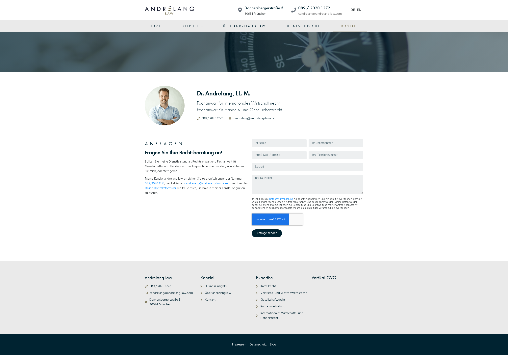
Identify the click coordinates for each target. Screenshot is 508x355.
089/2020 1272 (155, 183)
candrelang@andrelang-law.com (320, 13)
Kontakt (349, 26)
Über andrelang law (244, 26)
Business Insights (303, 26)
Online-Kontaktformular (160, 188)
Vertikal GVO (324, 277)
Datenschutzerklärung (281, 199)
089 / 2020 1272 (314, 8)
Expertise (190, 26)
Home (155, 26)
